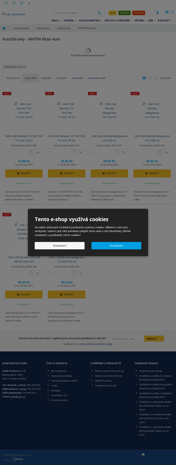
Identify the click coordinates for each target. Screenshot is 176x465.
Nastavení (59, 245)
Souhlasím (116, 245)
